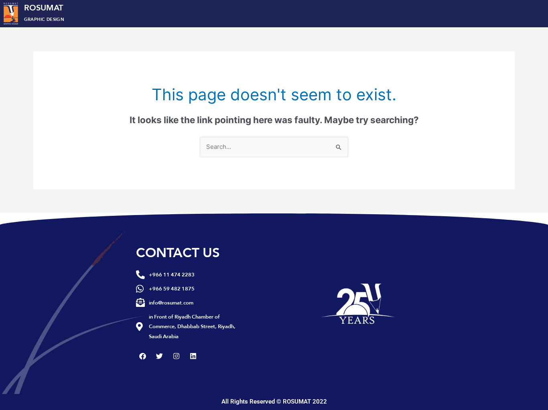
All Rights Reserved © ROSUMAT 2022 (274, 401)
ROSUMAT (44, 11)
